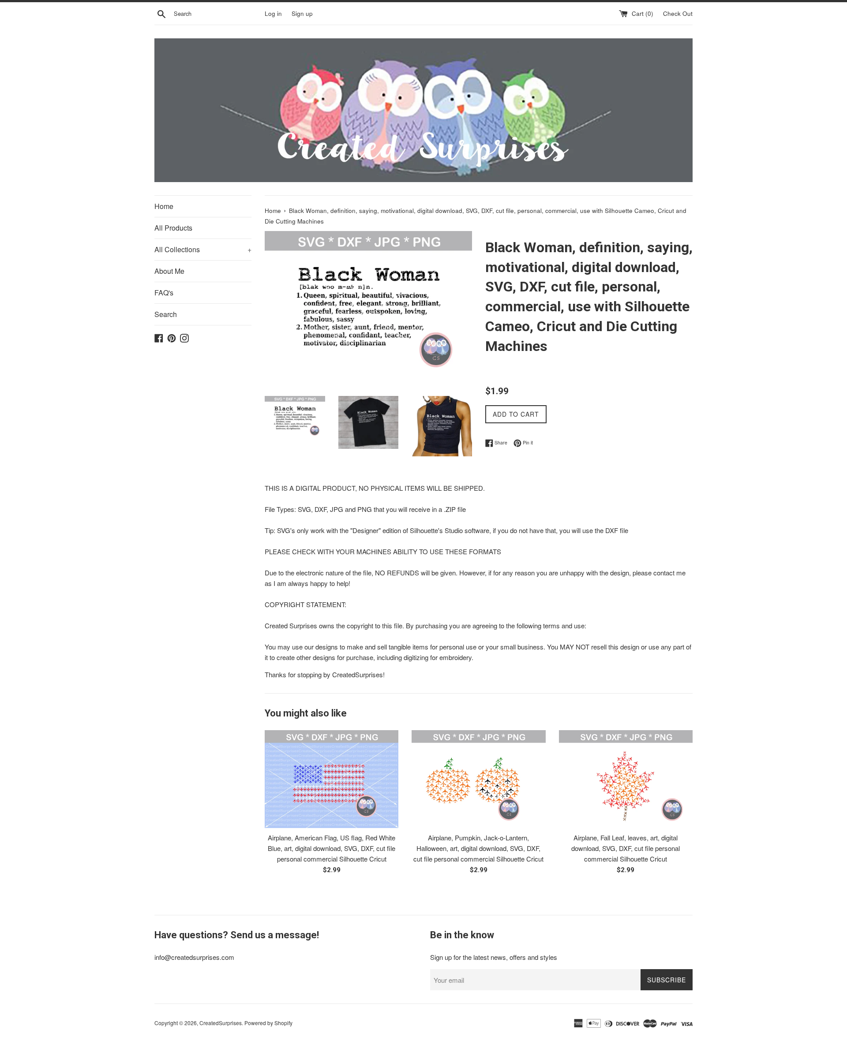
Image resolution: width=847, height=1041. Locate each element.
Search (165, 314)
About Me (169, 271)
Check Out (678, 13)
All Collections (202, 249)
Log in (273, 13)
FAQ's (163, 292)
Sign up (302, 13)
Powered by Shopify (268, 1022)
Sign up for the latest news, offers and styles (493, 957)
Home (163, 206)
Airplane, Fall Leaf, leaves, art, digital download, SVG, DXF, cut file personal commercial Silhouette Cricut (625, 848)
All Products (173, 228)
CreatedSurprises (220, 1022)
